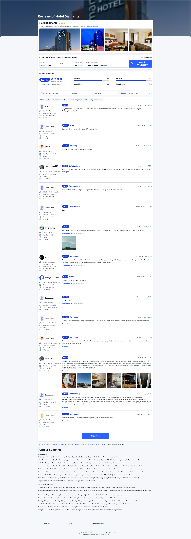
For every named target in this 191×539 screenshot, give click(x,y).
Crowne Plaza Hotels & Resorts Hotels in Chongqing (73, 504)
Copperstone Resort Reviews (112, 466)
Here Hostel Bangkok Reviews (140, 469)
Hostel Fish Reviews (44, 463)
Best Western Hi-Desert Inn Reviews (49, 457)
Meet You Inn (140, 472)
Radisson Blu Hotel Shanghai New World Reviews (54, 507)
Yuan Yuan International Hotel (123, 475)
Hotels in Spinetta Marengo (85, 444)
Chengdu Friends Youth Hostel (85, 481)
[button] (174, 3)
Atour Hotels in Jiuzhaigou (134, 501)
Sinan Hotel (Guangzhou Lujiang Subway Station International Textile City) (89, 475)
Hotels (47, 444)
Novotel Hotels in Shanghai (46, 504)
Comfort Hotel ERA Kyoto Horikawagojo (50, 475)
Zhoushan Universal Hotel (79, 478)
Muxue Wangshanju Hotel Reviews (119, 504)
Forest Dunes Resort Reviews (91, 466)
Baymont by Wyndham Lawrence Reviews (66, 463)
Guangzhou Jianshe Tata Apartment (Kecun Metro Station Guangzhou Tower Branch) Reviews (68, 510)
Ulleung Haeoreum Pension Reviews (88, 460)
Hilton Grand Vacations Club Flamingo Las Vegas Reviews (56, 460)
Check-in (44, 62)
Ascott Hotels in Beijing (99, 504)
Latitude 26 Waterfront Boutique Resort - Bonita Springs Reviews (122, 460)
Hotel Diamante (101, 444)
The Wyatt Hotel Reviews (111, 457)
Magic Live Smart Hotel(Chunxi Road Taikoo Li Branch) (55, 481)
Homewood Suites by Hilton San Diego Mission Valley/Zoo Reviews (59, 466)
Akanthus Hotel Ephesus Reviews (81, 469)
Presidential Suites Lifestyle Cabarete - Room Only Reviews (82, 457)
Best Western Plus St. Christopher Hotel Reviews (53, 469)
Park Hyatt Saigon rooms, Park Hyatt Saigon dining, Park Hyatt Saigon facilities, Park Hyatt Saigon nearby (72, 501)
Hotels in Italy (56, 444)
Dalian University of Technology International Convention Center (113, 472)
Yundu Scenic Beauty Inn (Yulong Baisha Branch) (53, 478)
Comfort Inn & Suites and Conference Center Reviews (55, 472)
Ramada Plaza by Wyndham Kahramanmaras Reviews (111, 469)
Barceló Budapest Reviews (110, 463)
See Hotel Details (92, 26)
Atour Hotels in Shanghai (116, 501)
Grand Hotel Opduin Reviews (90, 463)
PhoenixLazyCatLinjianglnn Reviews (112, 510)
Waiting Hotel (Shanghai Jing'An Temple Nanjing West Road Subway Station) (114, 478)
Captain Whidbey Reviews (82, 472)
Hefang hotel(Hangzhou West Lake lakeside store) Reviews (90, 507)
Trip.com (40, 444)
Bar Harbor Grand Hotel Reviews (133, 466)
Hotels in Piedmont (68, 444)
